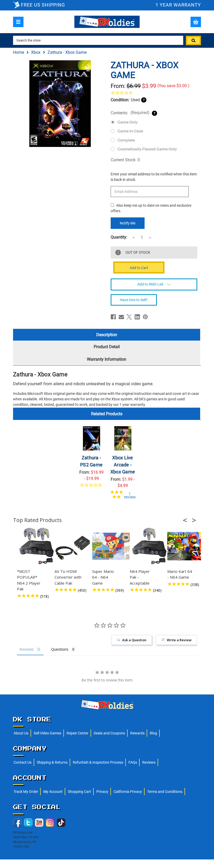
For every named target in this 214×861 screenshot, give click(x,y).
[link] (154, 92)
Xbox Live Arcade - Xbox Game (122, 464)
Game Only (127, 122)
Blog (153, 733)
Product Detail (107, 346)
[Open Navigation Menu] (18, 22)
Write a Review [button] (179, 640)
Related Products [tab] (106, 413)
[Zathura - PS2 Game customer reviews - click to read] (91, 487)
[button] (187, 520)
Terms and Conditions (164, 791)
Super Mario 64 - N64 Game (103, 577)
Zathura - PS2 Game (91, 461)
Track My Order (26, 791)
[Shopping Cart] (196, 22)
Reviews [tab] (27, 649)
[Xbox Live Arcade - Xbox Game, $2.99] (123, 438)
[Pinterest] (145, 316)
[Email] (121, 316)
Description (106, 334)
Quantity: (119, 237)
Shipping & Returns (52, 762)
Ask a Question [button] (134, 640)
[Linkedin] (137, 316)
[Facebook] (113, 316)
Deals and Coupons (109, 733)
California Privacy (128, 791)
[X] (129, 316)
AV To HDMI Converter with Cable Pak (68, 577)
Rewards (137, 733)
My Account (53, 791)
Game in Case (130, 131)
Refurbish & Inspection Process (98, 762)
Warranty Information (106, 359)
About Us (21, 733)
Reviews (149, 762)
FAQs (132, 762)
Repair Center (77, 733)
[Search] (193, 40)
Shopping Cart (79, 791)
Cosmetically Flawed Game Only (147, 149)
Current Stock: (125, 159)
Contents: (130, 112)
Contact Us (23, 762)
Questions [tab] (59, 649)
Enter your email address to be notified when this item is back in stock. (154, 177)
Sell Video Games (47, 733)
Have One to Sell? (134, 300)
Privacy (102, 791)
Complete (126, 140)
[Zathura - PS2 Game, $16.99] (91, 438)
